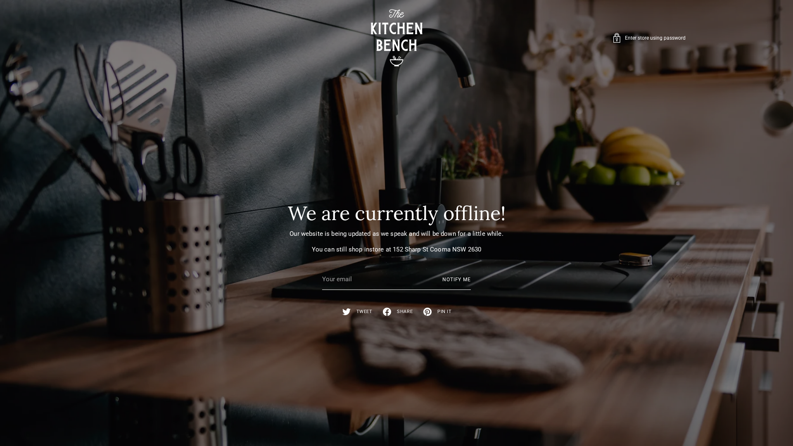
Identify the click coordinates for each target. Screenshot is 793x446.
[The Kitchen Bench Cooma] (396, 37)
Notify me (456, 279)
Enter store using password (655, 38)
